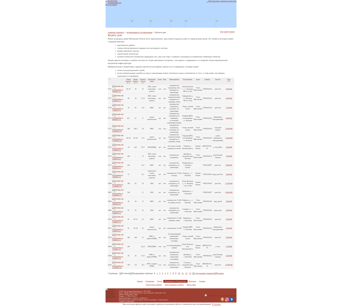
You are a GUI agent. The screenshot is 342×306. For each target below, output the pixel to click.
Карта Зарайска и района (174, 285)
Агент (198, 79)
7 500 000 (229, 108)
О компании (149, 281)
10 (179, 273)
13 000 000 (228, 138)
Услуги (159, 281)
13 (190, 273)
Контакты (192, 281)
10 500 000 (228, 265)
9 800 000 (229, 165)
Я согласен (216, 304)
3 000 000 (229, 210)
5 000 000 (229, 237)
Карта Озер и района (154, 285)
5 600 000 (229, 89)
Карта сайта (191, 285)
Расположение (187, 79)
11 (183, 273)
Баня (164, 79)
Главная (140, 281)
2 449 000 (229, 256)
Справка (202, 281)
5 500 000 (229, 219)
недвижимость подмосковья (139, 32)
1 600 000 (229, 174)
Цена (228, 79)
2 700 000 (229, 246)
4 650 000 (229, 98)
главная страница (116, 32)
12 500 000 (228, 183)
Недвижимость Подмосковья (175, 281)
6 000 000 (229, 118)
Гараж (160, 79)
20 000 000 (228, 192)
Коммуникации (174, 79)
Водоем (217, 79)
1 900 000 (229, 201)
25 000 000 (228, 128)
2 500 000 (229, 147)
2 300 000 (229, 228)
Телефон (207, 79)
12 (186, 273)
